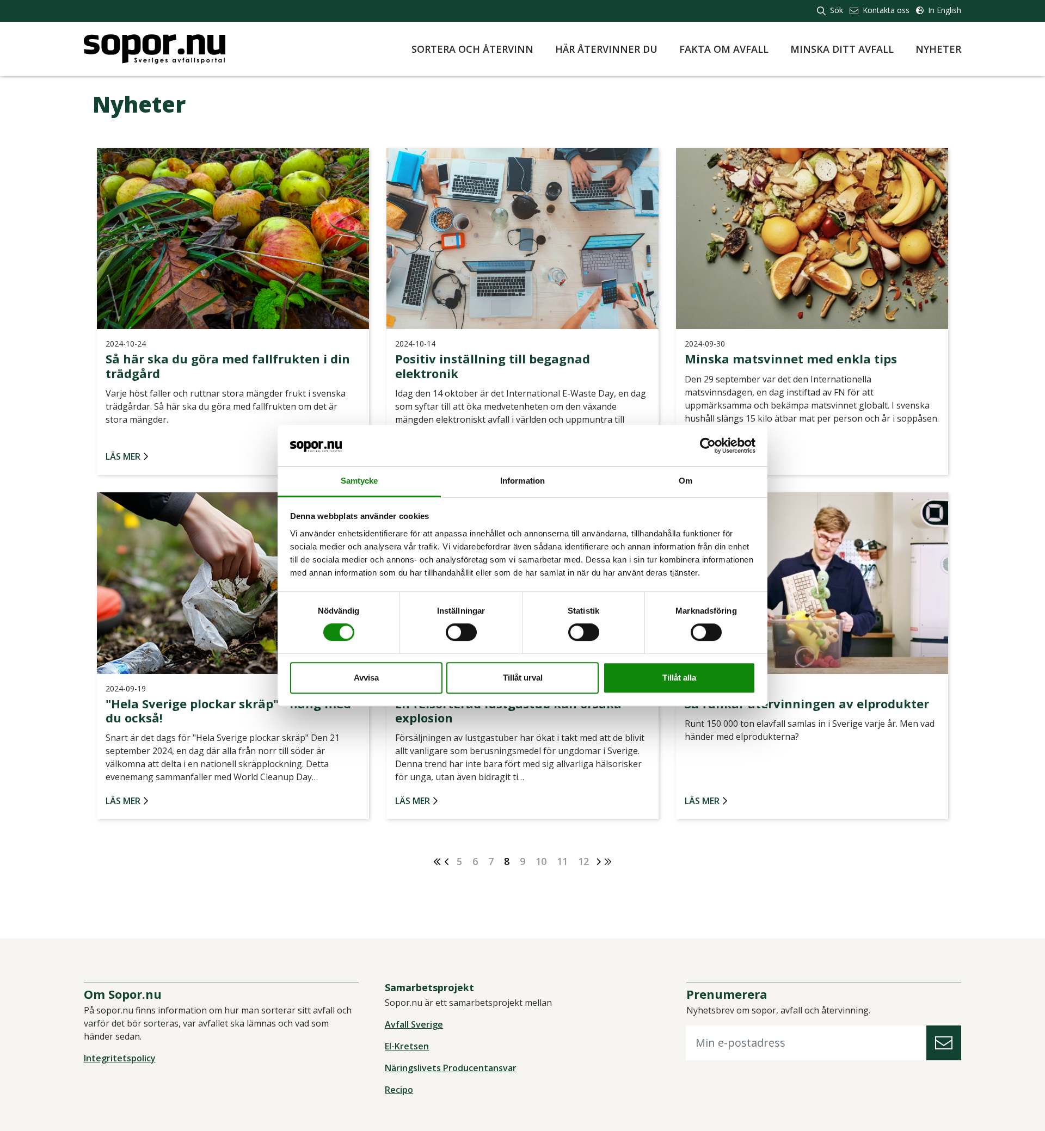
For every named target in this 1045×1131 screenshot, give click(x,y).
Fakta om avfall (724, 48)
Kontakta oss (884, 10)
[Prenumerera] (943, 1043)
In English (943, 10)
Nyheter (938, 48)
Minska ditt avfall (842, 48)
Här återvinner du (606, 48)
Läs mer (123, 457)
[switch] (461, 632)
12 (583, 861)
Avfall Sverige (414, 1024)
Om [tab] (685, 481)
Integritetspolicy (120, 1058)
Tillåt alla (679, 677)
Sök (835, 10)
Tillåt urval (523, 677)
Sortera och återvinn (472, 48)
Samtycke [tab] (359, 481)
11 (562, 861)
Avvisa (366, 677)
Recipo (399, 1090)
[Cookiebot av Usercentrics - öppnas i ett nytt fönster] (707, 445)
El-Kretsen (407, 1046)
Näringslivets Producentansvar (451, 1068)
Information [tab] (522, 481)
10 (541, 861)
